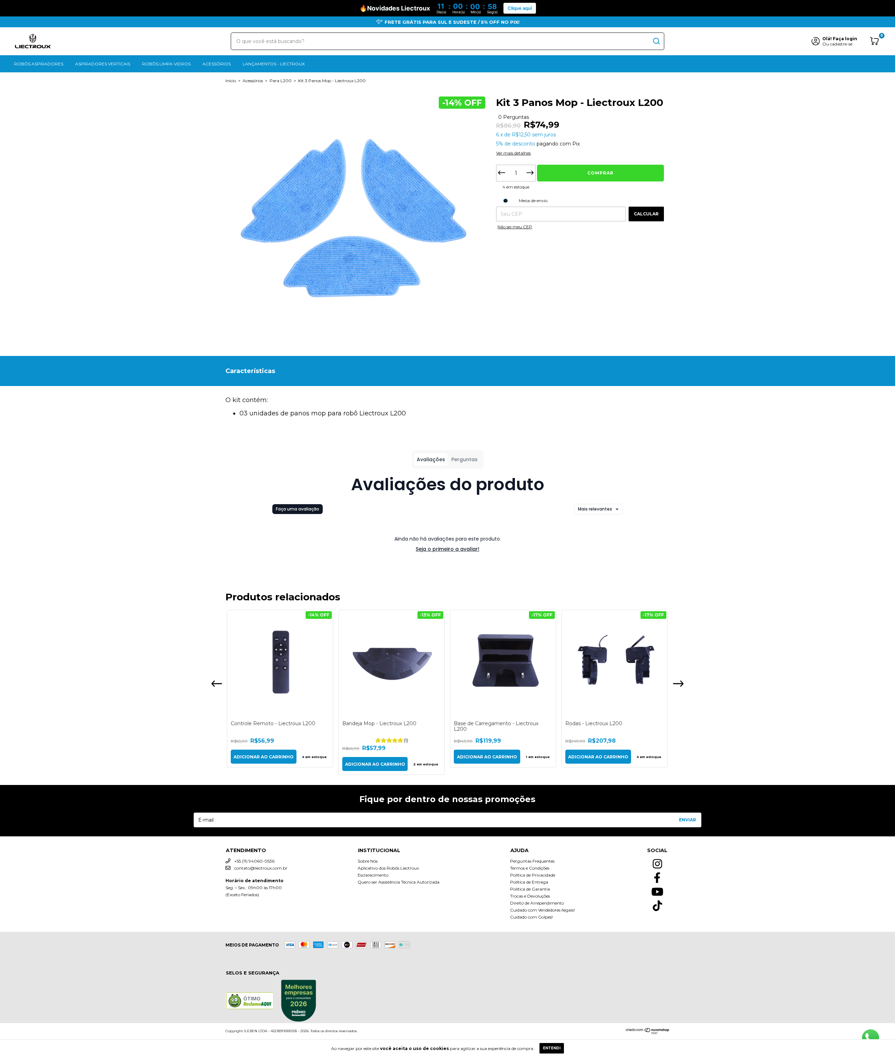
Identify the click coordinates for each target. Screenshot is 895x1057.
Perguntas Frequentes (532, 861)
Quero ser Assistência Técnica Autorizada (398, 882)
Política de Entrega (529, 882)
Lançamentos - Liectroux (274, 63)
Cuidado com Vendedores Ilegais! (542, 910)
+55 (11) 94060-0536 (253, 861)
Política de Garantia (530, 889)
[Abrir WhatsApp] (870, 1038)
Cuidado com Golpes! (531, 917)
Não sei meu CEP (514, 226)
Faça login (845, 38)
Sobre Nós (368, 861)
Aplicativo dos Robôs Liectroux (388, 868)
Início (230, 80)
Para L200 (281, 80)
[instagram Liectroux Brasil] (657, 862)
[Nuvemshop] (648, 1032)
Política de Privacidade (532, 875)
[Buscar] (656, 41)
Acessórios (216, 63)
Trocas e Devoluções (530, 896)
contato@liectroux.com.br (260, 868)
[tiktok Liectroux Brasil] (657, 904)
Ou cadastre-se (837, 44)
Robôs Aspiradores (38, 63)
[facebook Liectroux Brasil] (657, 876)
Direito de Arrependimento (537, 903)
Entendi (551, 1048)
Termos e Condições (529, 868)
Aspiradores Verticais (102, 63)
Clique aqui (520, 8)
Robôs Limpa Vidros (166, 63)
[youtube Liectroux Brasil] (657, 890)
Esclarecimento (373, 875)
